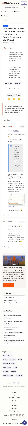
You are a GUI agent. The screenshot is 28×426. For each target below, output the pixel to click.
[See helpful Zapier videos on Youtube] (23, 415)
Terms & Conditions (8, 386)
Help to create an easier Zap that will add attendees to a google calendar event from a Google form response (13, 334)
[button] (24, 3)
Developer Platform (14, 397)
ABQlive (11, 48)
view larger (11, 206)
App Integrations (14, 411)
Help (14, 395)
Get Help (3, 12)
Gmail (20, 359)
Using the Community (10, 300)
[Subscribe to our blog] (17, 415)
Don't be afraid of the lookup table (11, 327)
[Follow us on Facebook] (11, 415)
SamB (9, 221)
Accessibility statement (19, 386)
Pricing (14, 392)
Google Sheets (7, 355)
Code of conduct (9, 297)
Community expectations (11, 303)
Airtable (13, 371)
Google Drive (7, 367)
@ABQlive (16, 131)
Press (14, 400)
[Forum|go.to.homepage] (10, 3)
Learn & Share (14, 12)
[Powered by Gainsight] (14, 383)
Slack (15, 367)
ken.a (9, 126)
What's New (5, 16)
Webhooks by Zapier (9, 359)
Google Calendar (8, 375)
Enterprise (14, 405)
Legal (16, 423)
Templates (14, 408)
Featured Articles (8, 319)
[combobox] (14, 7)
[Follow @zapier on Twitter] (20, 415)
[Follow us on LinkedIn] (14, 415)
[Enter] (2, 7)
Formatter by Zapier (9, 363)
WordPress (8, 83)
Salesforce (19, 375)
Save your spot (9, 284)
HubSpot (5, 371)
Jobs (14, 403)
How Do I (5, 20)
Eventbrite (17, 83)
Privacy (22, 423)
